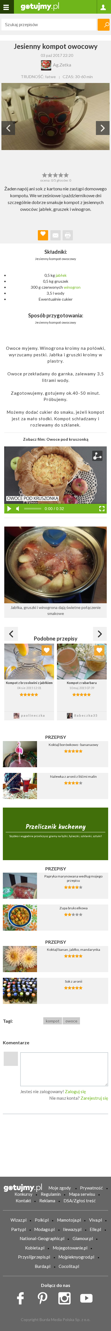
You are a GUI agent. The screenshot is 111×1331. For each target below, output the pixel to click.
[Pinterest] (44, 1297)
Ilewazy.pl (72, 1229)
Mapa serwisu (82, 1194)
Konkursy (23, 1194)
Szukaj (104, 25)
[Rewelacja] (66, 174)
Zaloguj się (75, 1091)
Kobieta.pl (34, 1247)
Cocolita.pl (69, 1266)
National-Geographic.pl (42, 1238)
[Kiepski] (44, 174)
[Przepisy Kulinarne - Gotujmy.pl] (40, 6)
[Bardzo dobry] (61, 174)
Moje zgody (59, 1187)
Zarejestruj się (94, 1098)
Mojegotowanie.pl (70, 1247)
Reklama (47, 1200)
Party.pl (18, 1229)
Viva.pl (95, 1219)
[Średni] (50, 174)
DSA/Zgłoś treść (79, 1200)
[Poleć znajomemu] (55, 235)
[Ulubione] (47, 650)
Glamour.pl (83, 1238)
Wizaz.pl (18, 1219)
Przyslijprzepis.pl (34, 1256)
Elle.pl (95, 1229)
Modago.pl (44, 1229)
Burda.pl (42, 1266)
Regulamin (51, 1194)
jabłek (61, 275)
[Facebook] (22, 1297)
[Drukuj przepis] (68, 235)
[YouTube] (88, 1297)
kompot (52, 1020)
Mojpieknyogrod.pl (76, 1256)
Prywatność (91, 1187)
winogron (72, 287)
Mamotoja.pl (69, 1219)
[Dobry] (55, 174)
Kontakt (23, 1200)
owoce (71, 1020)
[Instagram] (66, 1297)
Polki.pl (42, 1219)
